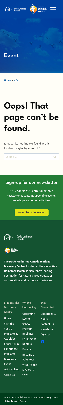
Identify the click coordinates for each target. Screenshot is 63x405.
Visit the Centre (9, 326)
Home (7, 318)
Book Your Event (10, 362)
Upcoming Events (28, 316)
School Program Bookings (27, 328)
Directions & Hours (48, 316)
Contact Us (47, 324)
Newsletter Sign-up (47, 332)
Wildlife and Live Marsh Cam (29, 369)
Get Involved (11, 369)
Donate (26, 349)
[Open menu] (53, 9)
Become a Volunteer (28, 357)
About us (9, 374)
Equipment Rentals (29, 341)
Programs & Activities (11, 336)
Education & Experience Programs (11, 348)
